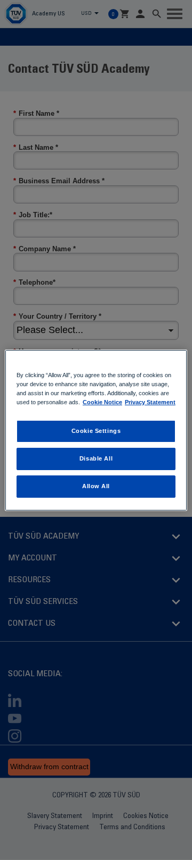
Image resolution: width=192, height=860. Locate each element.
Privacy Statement (150, 402)
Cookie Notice (102, 402)
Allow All (96, 486)
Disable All (96, 458)
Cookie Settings (96, 431)
